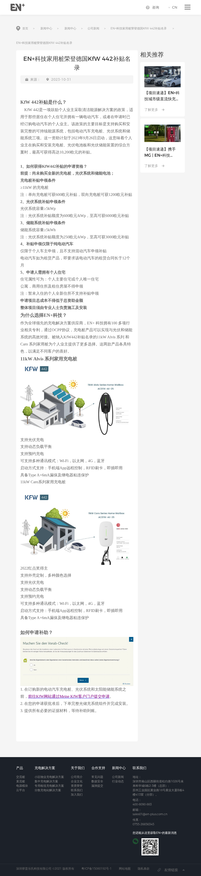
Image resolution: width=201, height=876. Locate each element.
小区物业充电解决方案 (49, 777)
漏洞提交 (97, 785)
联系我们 (77, 790)
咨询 (155, 7)
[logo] (18, 7)
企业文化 (77, 781)
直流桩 (20, 781)
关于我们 (78, 768)
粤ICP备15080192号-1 (96, 868)
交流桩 (20, 777)
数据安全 (97, 781)
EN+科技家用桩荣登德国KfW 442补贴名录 (139, 28)
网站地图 (125, 868)
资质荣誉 (77, 785)
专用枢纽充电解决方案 (49, 785)
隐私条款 (144, 868)
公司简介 (77, 777)
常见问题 (97, 777)
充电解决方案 (45, 768)
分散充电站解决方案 (48, 790)
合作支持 (98, 768)
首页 (25, 28)
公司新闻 (93, 28)
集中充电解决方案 (46, 781)
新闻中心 (46, 28)
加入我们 (77, 794)
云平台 (20, 790)
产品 (19, 768)
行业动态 (118, 781)
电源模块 (22, 785)
